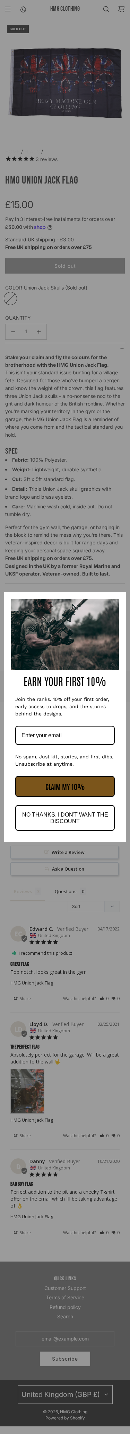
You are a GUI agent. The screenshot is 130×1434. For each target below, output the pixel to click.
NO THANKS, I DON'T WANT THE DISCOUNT (65, 818)
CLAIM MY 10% (65, 786)
